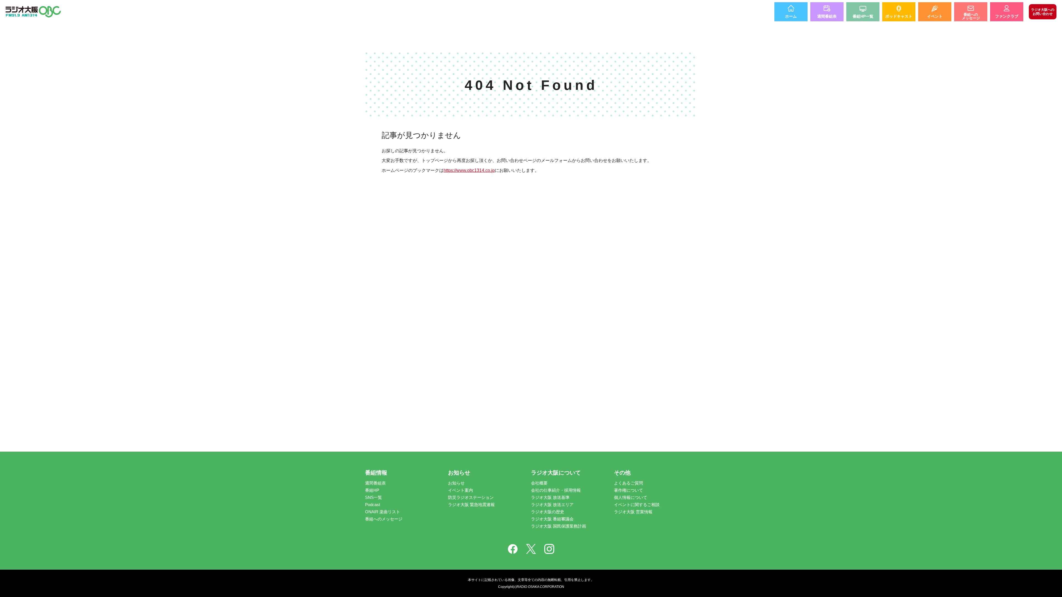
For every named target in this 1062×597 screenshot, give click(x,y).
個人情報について (630, 497)
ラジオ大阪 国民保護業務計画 (558, 526)
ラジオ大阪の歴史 (547, 511)
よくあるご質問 (628, 483)
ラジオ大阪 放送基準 (550, 497)
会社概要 (539, 483)
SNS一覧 (373, 497)
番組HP (372, 490)
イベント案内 (460, 490)
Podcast (372, 504)
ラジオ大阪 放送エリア (552, 504)
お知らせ (456, 483)
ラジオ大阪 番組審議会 (552, 519)
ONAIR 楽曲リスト (382, 511)
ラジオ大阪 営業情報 (633, 511)
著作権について (628, 490)
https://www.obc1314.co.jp (469, 170)
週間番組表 (375, 483)
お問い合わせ (1042, 11)
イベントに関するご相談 (637, 504)
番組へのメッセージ (383, 519)
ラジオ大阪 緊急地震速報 (471, 504)
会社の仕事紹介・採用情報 (556, 490)
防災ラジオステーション (471, 497)
